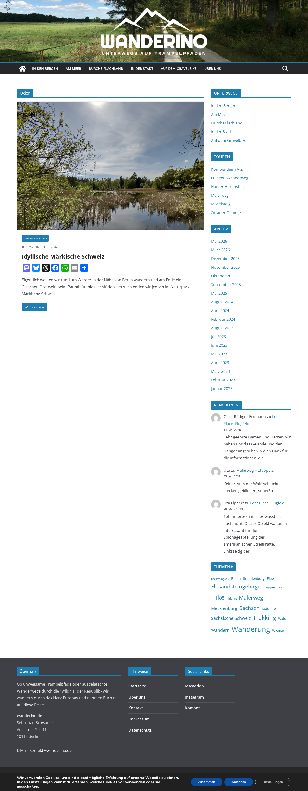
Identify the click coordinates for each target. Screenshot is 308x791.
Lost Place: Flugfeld (267, 503)
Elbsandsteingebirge (236, 586)
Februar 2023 (223, 380)
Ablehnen (238, 782)
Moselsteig (221, 204)
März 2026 (220, 250)
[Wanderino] (22, 68)
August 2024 (222, 302)
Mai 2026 (219, 241)
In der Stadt (142, 68)
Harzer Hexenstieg (228, 186)
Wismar (278, 630)
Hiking (232, 598)
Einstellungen (41, 782)
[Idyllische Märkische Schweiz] (110, 166)
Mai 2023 (219, 354)
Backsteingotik (220, 579)
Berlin (236, 578)
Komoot (192, 708)
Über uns (212, 68)
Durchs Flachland (106, 68)
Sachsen (249, 607)
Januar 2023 (221, 388)
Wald (282, 618)
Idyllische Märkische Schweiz (63, 256)
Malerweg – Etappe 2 (255, 470)
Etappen (269, 587)
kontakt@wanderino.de (51, 750)
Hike (218, 597)
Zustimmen (206, 782)
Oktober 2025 (223, 276)
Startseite (137, 686)
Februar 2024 (223, 319)
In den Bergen (45, 68)
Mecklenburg (224, 608)
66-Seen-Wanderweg (229, 178)
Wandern (220, 630)
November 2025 (225, 267)
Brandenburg (254, 578)
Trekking (264, 617)
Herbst (282, 587)
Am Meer (73, 68)
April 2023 (220, 362)
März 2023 (220, 371)
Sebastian (53, 247)
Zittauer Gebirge (226, 212)
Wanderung (251, 629)
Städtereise (271, 608)
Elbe (270, 578)
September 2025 (226, 284)
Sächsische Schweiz (231, 618)
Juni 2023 (219, 345)
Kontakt (135, 708)
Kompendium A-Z (227, 169)
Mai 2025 (219, 293)
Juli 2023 (218, 336)
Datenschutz (140, 730)
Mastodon (194, 686)
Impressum (138, 719)
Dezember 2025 (225, 258)
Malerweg (220, 195)
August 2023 (222, 328)
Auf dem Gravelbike (179, 68)
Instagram (194, 697)
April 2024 (220, 310)
